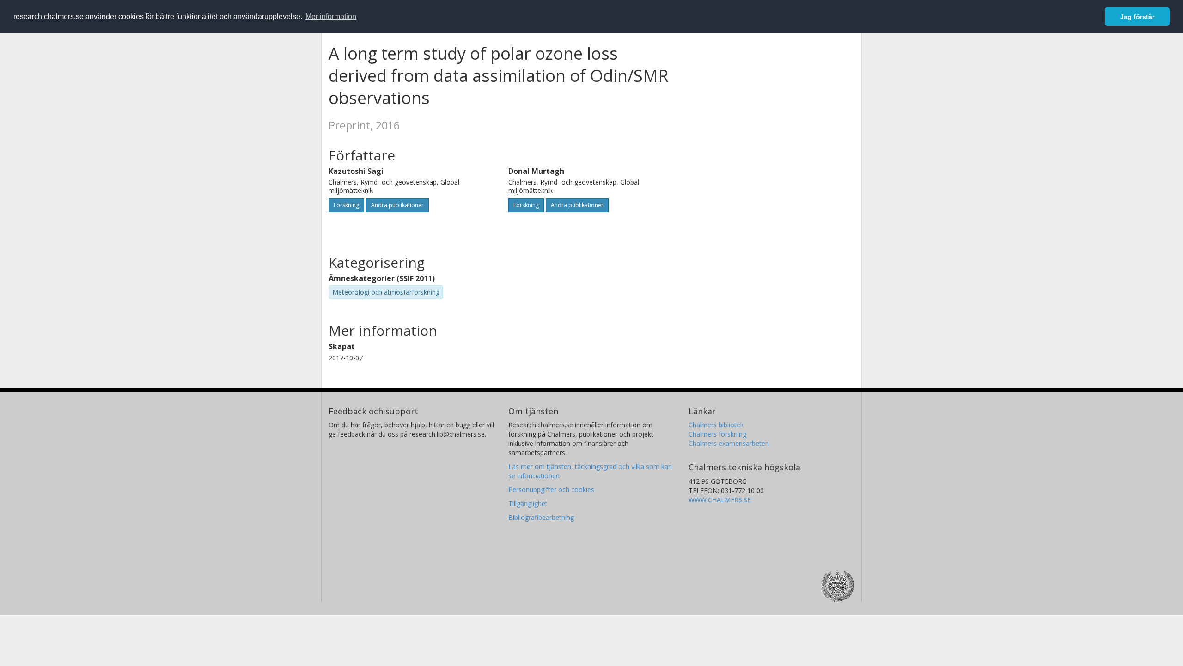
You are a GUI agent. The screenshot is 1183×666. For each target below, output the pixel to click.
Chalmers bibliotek (716, 424)
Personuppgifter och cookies (551, 489)
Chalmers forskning (717, 434)
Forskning (346, 205)
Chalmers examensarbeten (729, 443)
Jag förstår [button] (1137, 16)
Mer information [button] (330, 16)
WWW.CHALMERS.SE (720, 499)
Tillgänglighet (528, 503)
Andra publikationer (397, 205)
